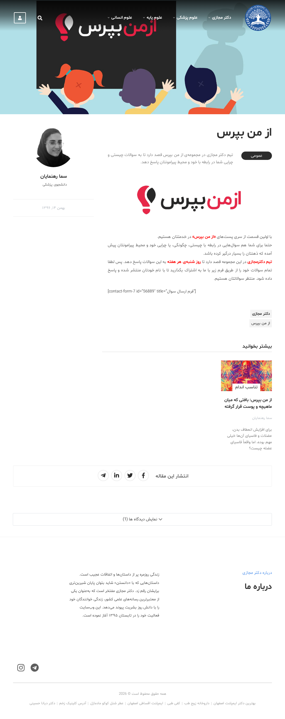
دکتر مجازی (221, 18)
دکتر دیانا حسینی (42, 703)
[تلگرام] (35, 668)
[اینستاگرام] (20, 668)
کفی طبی (173, 703)
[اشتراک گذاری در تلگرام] (103, 475)
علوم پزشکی (187, 18)
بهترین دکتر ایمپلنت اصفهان (234, 703)
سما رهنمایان (262, 418)
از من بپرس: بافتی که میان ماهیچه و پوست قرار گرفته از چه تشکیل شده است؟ (248, 406)
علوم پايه (154, 18)
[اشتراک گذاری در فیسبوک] (143, 475)
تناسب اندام (246, 387)
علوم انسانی (121, 18)
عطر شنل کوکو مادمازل (106, 703)
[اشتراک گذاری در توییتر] (130, 475)
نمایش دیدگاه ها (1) (140, 519)
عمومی (256, 156)
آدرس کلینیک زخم (72, 703)
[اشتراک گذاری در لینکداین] (116, 475)
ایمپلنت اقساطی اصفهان (145, 703)
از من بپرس (260, 323)
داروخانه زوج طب (196, 703)
